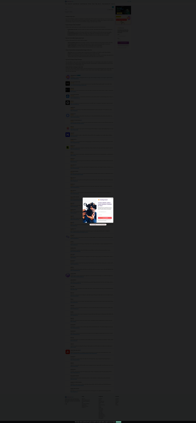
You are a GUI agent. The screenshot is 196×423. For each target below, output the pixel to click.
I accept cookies (118, 421)
